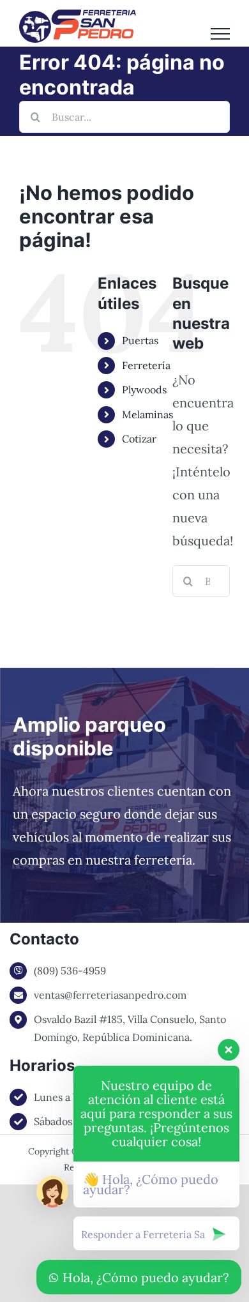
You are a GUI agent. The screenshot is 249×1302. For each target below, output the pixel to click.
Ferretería (146, 365)
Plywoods (144, 389)
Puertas (140, 340)
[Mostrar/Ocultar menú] (220, 34)
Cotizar (139, 438)
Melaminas (147, 414)
